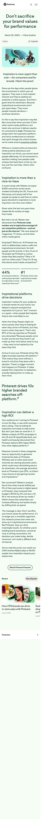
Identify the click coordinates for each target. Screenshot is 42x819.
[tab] (18, 600)
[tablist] (20, 600)
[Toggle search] (31, 4)
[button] (33, 41)
